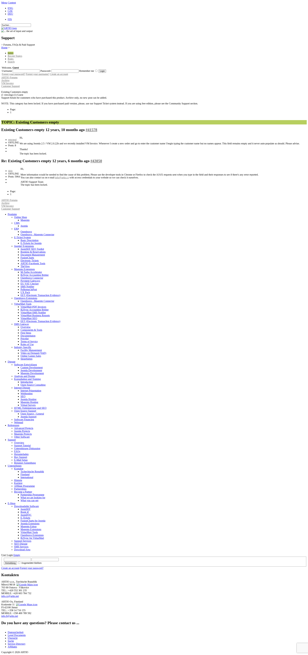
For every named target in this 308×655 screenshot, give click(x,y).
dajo (10, 170)
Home (4, 47)
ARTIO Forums (9, 77)
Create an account (59, 74)
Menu (4, 2)
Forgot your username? (37, 74)
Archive (5, 80)
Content (12, 2)
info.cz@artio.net (10, 596)
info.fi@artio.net (9, 616)
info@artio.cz (62, 177)
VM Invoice (7, 83)
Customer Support (10, 86)
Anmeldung (10, 563)
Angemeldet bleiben (31, 563)
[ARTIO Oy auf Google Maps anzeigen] (26, 604)
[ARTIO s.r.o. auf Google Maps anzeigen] (27, 584)
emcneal (12, 139)
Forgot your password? (13, 74)
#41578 (91, 130)
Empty (16, 555)
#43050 (96, 161)
